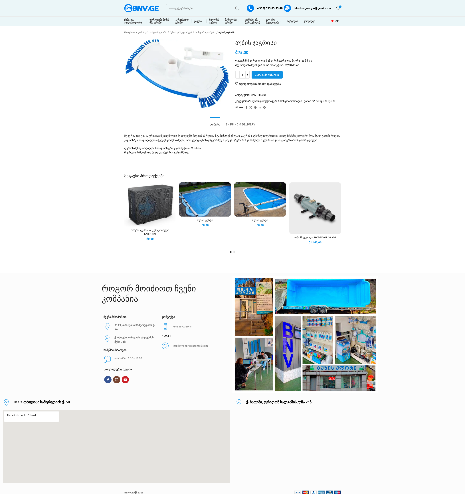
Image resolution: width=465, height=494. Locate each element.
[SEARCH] (237, 8)
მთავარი (129, 32)
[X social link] (250, 107)
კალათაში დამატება (267, 74)
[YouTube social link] (125, 379)
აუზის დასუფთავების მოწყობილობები (193, 32)
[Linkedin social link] (260, 107)
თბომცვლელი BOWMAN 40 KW (315, 237)
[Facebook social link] (246, 107)
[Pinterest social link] (255, 107)
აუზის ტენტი (205, 220)
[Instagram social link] (116, 379)
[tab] (215, 122)
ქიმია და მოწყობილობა (152, 32)
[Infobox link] (189, 326)
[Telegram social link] (264, 107)
